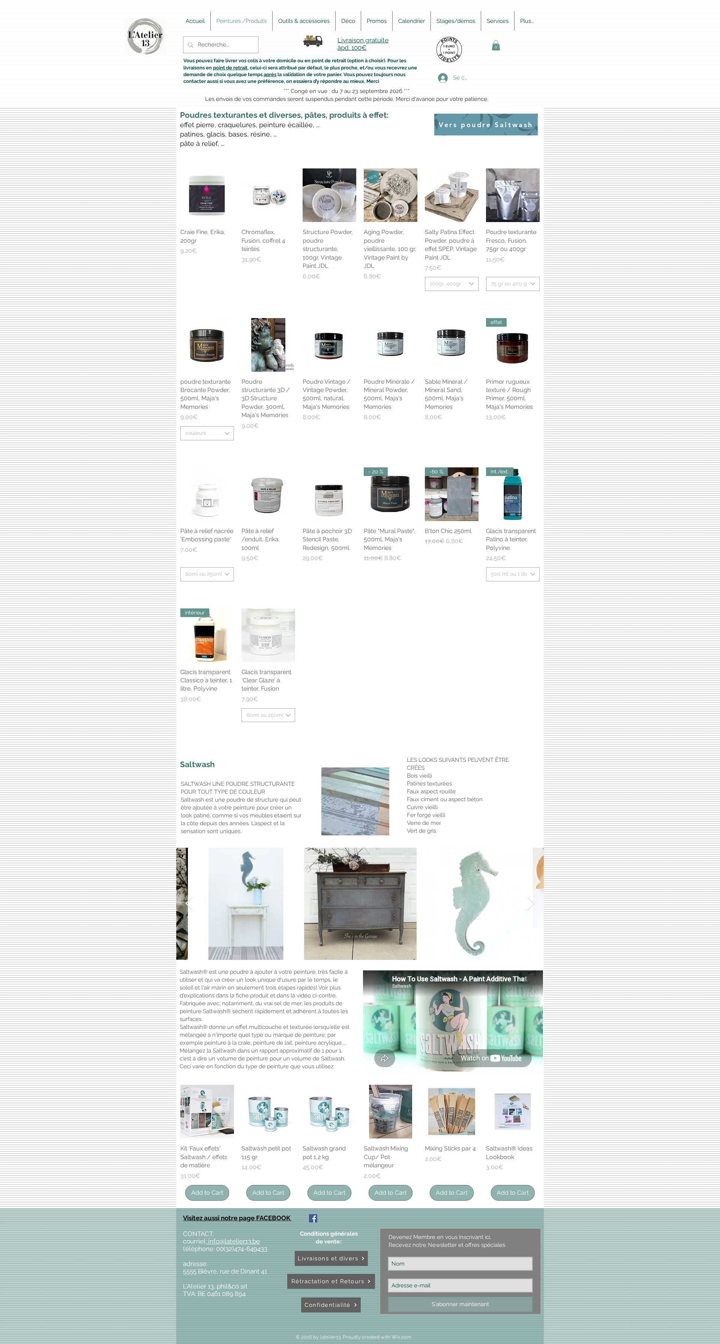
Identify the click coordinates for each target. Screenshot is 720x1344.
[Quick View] (207, 195)
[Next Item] (530, 904)
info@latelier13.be (233, 1241)
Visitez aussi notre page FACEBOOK (237, 1218)
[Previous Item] (189, 904)
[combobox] (451, 284)
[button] (496, 45)
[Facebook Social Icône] (313, 1218)
